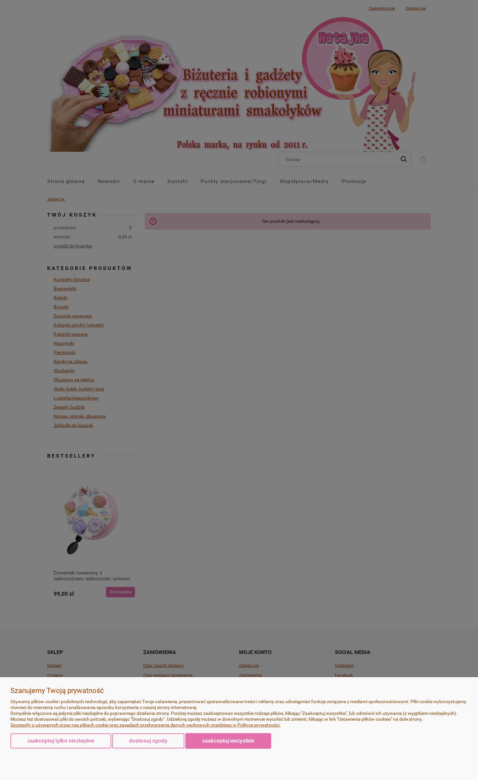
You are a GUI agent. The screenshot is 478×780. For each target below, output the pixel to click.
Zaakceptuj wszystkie (228, 741)
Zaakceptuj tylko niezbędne (60, 741)
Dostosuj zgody (148, 741)
